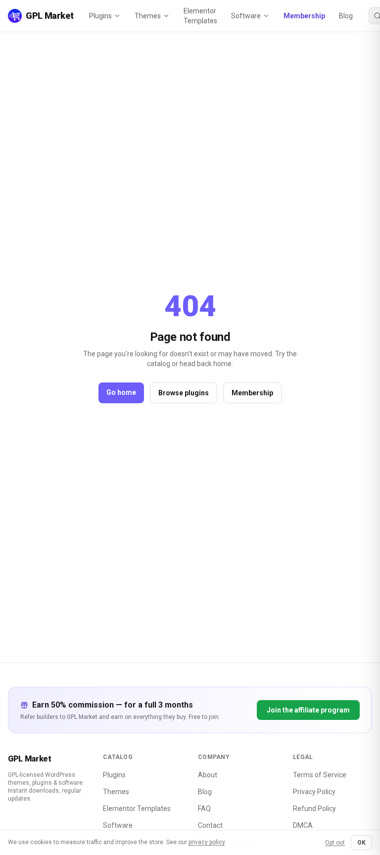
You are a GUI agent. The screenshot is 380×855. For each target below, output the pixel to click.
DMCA (303, 825)
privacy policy (207, 842)
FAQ (204, 808)
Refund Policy (314, 808)
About (207, 775)
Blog (346, 16)
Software (246, 16)
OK (361, 842)
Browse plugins (183, 393)
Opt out (335, 842)
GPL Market (29, 758)
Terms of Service (319, 775)
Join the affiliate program (308, 710)
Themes (148, 16)
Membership (304, 16)
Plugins (100, 16)
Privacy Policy (314, 792)
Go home (121, 392)
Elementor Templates (200, 16)
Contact (210, 825)
